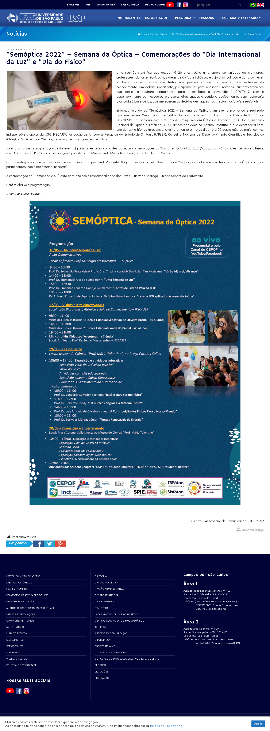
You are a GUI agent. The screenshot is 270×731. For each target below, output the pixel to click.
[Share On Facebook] (38, 544)
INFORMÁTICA (102, 639)
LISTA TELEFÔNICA (16, 633)
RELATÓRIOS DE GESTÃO (20, 601)
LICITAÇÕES (101, 671)
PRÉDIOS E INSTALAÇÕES (20, 614)
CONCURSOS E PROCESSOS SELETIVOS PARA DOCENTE (127, 658)
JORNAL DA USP (106, 4)
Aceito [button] (258, 724)
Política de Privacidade (166, 726)
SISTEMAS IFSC (15, 639)
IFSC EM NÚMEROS (17, 588)
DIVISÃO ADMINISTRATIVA (109, 588)
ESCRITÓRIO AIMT (105, 646)
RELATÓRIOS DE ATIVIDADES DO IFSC (27, 595)
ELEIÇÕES (100, 665)
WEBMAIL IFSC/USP (17, 658)
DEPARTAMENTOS (105, 601)
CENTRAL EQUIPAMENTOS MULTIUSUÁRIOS (119, 620)
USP (88, 4)
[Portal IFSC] (45, 17)
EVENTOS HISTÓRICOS (19, 582)
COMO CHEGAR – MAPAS (20, 620)
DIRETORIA (101, 576)
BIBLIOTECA (101, 608)
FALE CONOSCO (130, 4)
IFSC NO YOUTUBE (155, 4)
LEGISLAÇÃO (102, 677)
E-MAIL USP (73, 4)
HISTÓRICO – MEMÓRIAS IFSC (23, 576)
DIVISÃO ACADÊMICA (106, 582)
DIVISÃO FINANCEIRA (106, 595)
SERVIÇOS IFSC (15, 646)
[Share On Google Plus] (60, 544)
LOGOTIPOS (13, 652)
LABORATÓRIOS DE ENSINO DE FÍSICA (116, 614)
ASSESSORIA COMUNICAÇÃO (111, 633)
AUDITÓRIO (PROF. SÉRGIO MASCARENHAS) (30, 608)
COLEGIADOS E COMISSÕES (111, 652)
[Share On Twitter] (49, 544)
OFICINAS (100, 626)
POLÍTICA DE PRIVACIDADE (21, 665)
